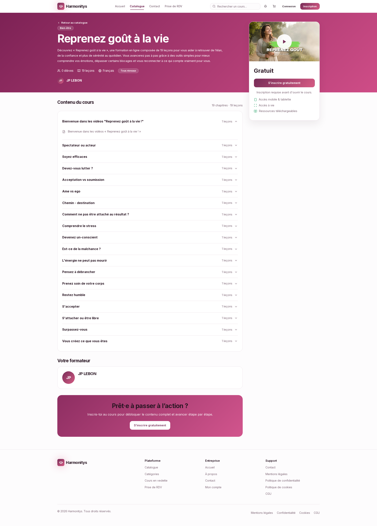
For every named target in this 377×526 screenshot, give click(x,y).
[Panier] (274, 6)
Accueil (120, 6)
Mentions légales (276, 474)
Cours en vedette (156, 480)
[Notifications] (265, 6)
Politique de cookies (278, 487)
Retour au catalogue (74, 22)
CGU (268, 493)
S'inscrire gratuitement (150, 425)
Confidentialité (286, 512)
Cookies (304, 512)
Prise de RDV (173, 6)
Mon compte (213, 487)
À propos (211, 474)
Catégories (152, 474)
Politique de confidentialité (282, 480)
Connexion (289, 6)
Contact (154, 6)
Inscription (310, 6)
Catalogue (137, 6)
